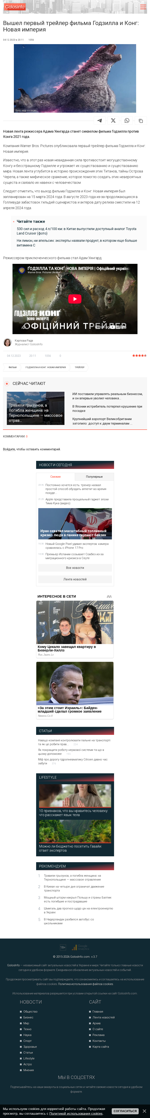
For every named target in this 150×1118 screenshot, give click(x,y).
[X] (113, 120)
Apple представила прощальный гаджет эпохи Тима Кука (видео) (77, 501)
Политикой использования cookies (76, 1113)
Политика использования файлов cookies (85, 984)
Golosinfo (14, 6)
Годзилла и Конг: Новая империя (46, 367)
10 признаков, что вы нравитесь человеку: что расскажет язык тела (73, 813)
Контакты (99, 1040)
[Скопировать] (141, 121)
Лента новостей (75, 579)
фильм (13, 367)
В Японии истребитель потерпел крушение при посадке (107, 408)
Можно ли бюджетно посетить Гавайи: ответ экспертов (70, 848)
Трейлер (79, 367)
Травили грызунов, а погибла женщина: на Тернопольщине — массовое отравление (72, 877)
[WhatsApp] (127, 120)
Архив (97, 1023)
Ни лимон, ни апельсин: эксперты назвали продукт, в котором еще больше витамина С (77, 242)
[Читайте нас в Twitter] (81, 1102)
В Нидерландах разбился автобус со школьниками (69, 921)
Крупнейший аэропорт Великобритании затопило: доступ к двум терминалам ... (102, 421)
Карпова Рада (24, 340)
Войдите (9, 449)
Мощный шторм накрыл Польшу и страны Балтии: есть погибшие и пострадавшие (78, 899)
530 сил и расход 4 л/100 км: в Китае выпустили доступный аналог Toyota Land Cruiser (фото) (76, 231)
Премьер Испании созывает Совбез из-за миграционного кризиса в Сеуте (75, 556)
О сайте (98, 1029)
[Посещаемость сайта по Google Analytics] (81, 947)
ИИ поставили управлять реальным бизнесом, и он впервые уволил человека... (107, 396)
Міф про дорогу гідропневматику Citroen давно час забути (73, 761)
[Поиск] (127, 7)
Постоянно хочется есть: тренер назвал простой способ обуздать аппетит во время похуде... (76, 489)
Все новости (75, 568)
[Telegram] (99, 120)
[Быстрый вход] (135, 7)
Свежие (55, 476)
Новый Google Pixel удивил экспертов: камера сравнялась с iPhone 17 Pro (77, 546)
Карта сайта (101, 1046)
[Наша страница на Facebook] (66, 1102)
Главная (98, 1011)
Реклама (98, 1035)
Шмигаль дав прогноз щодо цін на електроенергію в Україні (78, 910)
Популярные (94, 476)
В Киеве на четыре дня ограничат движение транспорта (74, 888)
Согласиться (125, 1111)
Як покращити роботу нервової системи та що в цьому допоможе (71, 752)
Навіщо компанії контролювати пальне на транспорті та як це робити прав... (74, 742)
